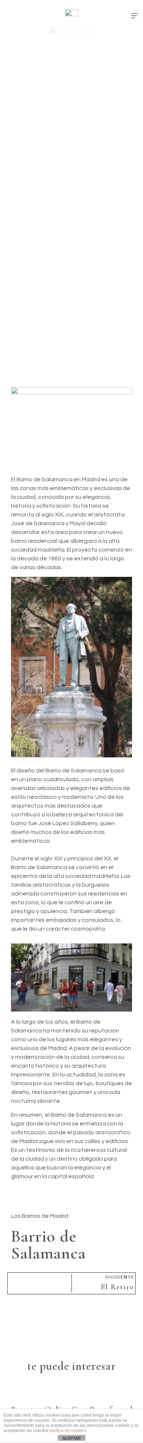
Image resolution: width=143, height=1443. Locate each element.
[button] (134, 16)
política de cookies (67, 1430)
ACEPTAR (71, 1438)
